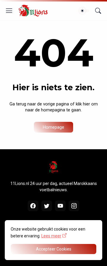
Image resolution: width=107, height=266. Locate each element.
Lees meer (51, 236)
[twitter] (46, 205)
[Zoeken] (98, 11)
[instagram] (74, 205)
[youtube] (60, 205)
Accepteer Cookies (53, 249)
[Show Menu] (9, 11)
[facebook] (33, 205)
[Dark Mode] (84, 11)
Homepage (53, 127)
